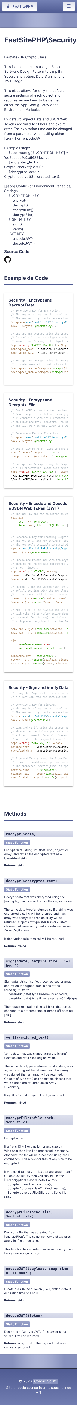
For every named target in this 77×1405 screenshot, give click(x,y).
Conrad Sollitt (45, 1381)
